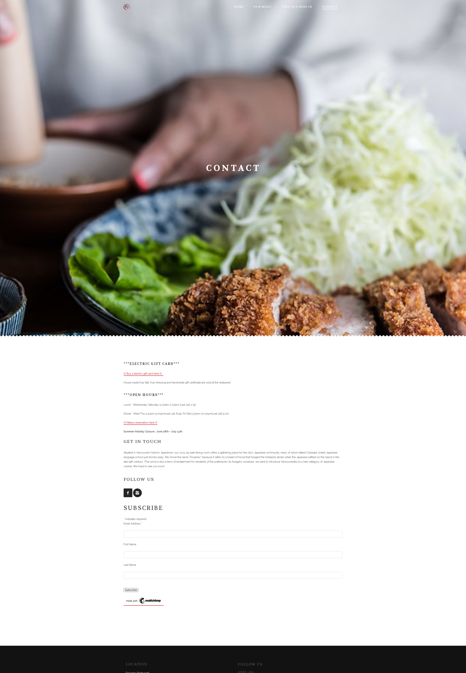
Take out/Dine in (296, 6)
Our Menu (263, 6)
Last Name (130, 564)
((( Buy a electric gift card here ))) (143, 373)
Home (239, 6)
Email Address (133, 523)
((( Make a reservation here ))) (140, 422)
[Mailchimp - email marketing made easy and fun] (144, 604)
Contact (330, 6)
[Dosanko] (129, 6)
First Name (130, 544)
